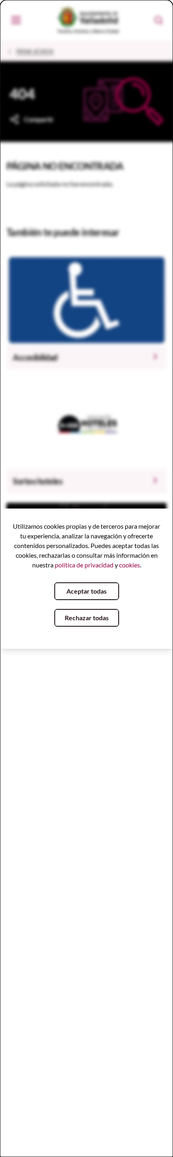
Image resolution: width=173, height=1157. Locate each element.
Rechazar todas (87, 617)
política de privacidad (84, 565)
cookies (129, 565)
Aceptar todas (86, 591)
